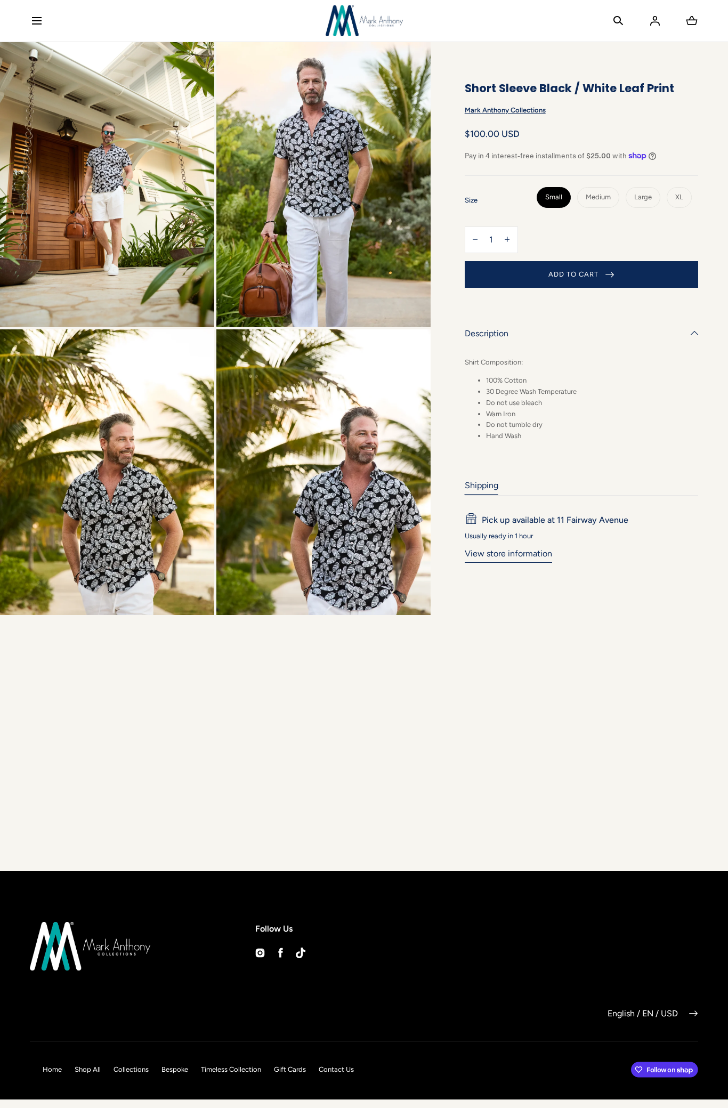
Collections (131, 1069)
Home (52, 1069)
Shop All (88, 1069)
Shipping (481, 485)
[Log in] (655, 20)
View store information (508, 553)
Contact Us (336, 1069)
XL (679, 197)
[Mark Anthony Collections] (364, 21)
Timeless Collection (231, 1069)
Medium (598, 197)
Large (643, 197)
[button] (36, 20)
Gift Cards (290, 1069)
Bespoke (174, 1069)
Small (553, 197)
